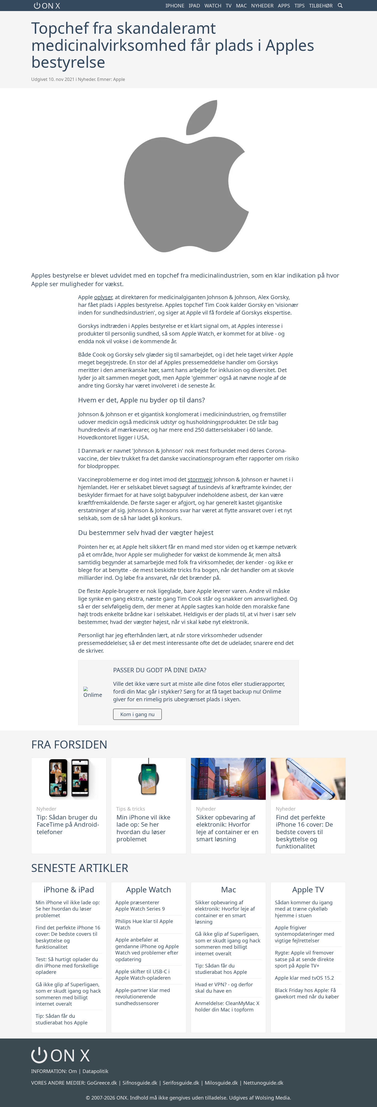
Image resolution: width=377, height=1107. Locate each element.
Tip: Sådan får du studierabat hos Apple (61, 1019)
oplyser (103, 297)
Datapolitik (95, 1071)
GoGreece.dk (102, 1082)
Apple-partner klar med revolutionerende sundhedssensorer (142, 996)
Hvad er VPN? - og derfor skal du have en (224, 987)
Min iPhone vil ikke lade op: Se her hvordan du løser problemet (143, 828)
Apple (119, 79)
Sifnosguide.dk (140, 1082)
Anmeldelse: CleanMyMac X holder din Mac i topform (227, 1006)
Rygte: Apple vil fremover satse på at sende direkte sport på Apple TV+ (304, 959)
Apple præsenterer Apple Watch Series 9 (140, 905)
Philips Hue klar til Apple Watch (144, 924)
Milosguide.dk (221, 1082)
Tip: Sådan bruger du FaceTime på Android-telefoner (68, 824)
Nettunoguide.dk (263, 1082)
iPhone (175, 5)
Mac (241, 5)
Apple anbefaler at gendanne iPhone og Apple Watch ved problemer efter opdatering (147, 949)
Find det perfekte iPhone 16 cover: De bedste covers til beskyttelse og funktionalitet (304, 831)
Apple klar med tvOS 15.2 (304, 977)
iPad (194, 5)
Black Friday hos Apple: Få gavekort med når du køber (307, 993)
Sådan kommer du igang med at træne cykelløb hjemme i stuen (304, 909)
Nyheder (262, 5)
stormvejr (200, 479)
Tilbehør (321, 5)
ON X (51, 5)
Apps (284, 5)
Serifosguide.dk (181, 1082)
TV (229, 5)
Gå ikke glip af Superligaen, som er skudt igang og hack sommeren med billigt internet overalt (68, 994)
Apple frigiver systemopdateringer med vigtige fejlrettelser (304, 934)
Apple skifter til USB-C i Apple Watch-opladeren (143, 974)
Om (72, 1071)
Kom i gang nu (137, 714)
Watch (213, 5)
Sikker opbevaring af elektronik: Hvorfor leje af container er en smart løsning (227, 828)
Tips (299, 5)
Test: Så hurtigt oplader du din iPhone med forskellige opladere (67, 966)
